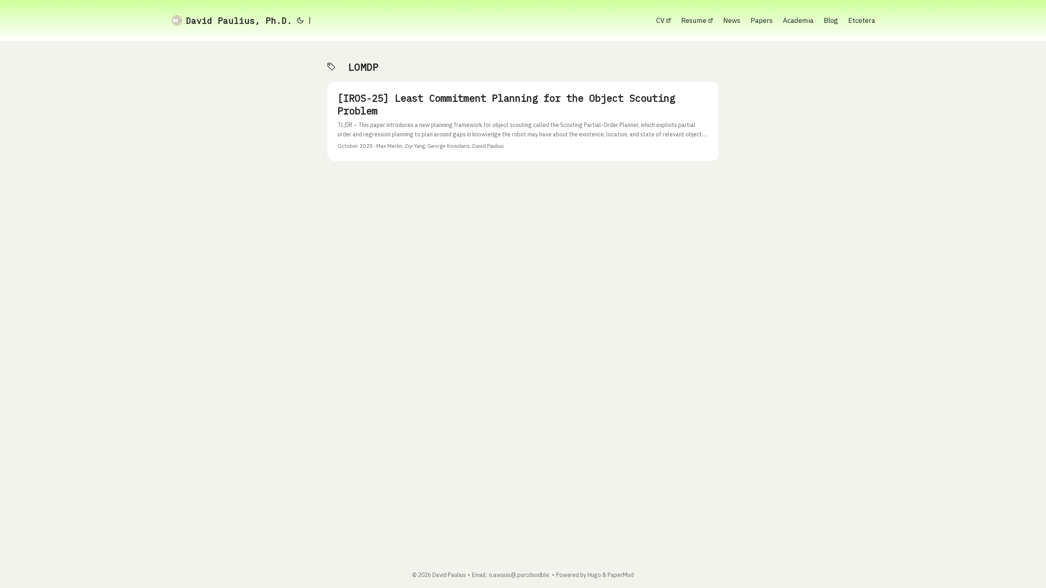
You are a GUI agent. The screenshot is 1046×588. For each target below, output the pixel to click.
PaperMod (621, 575)
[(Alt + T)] (300, 20)
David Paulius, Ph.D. (239, 20)
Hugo (594, 575)
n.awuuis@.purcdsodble (519, 575)
